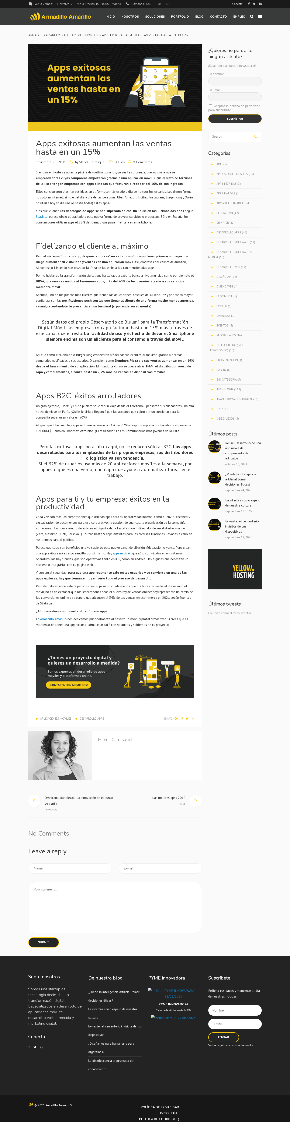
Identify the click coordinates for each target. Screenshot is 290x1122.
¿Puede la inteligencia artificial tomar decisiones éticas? (240, 479)
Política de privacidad (160, 1107)
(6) (224, 370)
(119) (229, 389)
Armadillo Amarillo (44, 35)
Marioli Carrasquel (92, 162)
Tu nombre (216, 74)
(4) (227, 286)
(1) (228, 193)
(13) (231, 267)
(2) (226, 223)
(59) (229, 254)
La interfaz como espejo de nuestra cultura (242, 502)
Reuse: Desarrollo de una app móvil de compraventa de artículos (243, 450)
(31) (236, 242)
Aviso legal (169, 1113)
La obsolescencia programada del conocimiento (111, 1065)
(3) (222, 164)
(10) (225, 347)
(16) (229, 335)
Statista (42, 216)
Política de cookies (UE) (159, 1119)
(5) (227, 296)
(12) (228, 213)
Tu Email (214, 90)
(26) (237, 399)
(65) (235, 174)
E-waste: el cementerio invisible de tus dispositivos (242, 526)
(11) (224, 409)
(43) (234, 203)
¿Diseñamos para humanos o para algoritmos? (111, 1047)
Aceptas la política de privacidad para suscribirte (234, 108)
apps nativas (122, 553)
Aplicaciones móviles (80, 35)
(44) (232, 232)
